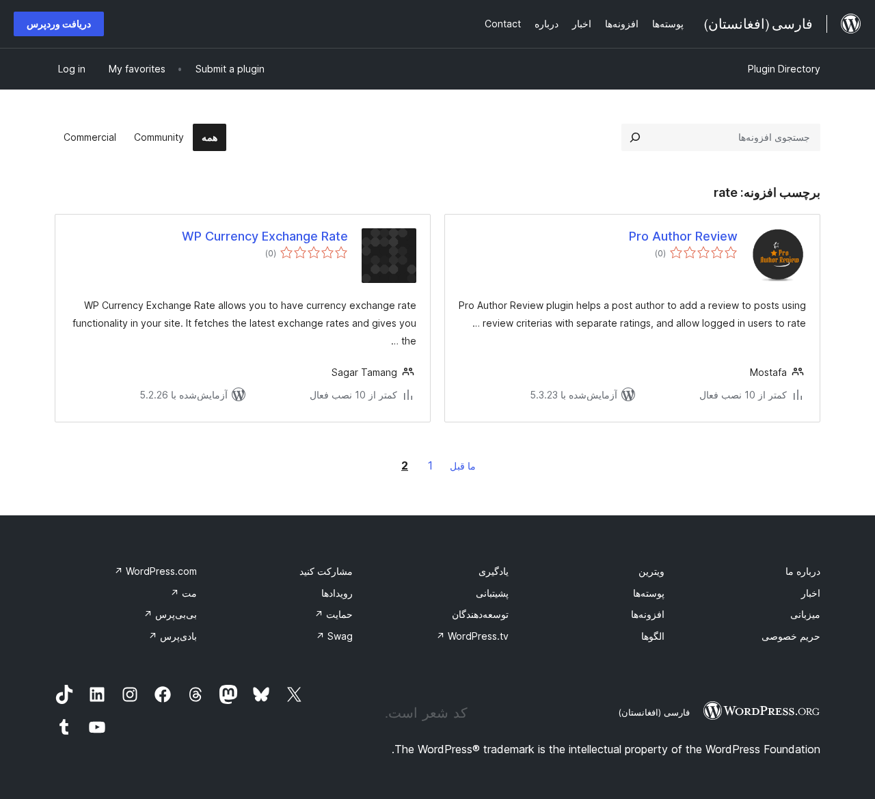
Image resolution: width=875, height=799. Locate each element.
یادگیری (494, 571)
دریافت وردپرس (59, 23)
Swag (334, 636)
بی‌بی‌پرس (170, 614)
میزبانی (805, 614)
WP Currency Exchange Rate (265, 236)
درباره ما (802, 571)
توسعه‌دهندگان (480, 614)
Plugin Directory (784, 69)
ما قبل (463, 466)
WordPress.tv (472, 636)
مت (183, 593)
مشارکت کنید (326, 571)
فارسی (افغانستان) (654, 712)
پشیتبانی (492, 593)
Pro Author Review (683, 236)
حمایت (333, 614)
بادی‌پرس (172, 636)
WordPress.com (155, 571)
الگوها (652, 636)
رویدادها (337, 593)
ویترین (651, 571)
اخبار (810, 593)
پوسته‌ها (648, 593)
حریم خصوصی (791, 636)
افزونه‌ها (647, 614)
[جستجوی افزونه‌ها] (635, 137)
